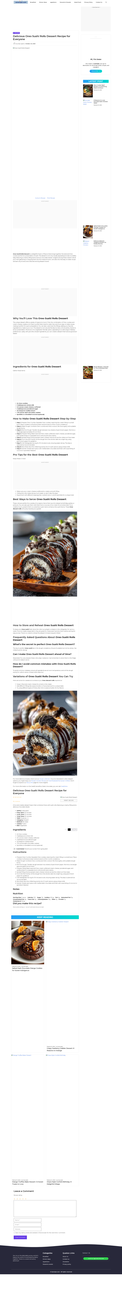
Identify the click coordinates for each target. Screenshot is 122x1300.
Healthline (64, 786)
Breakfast (33, 2)
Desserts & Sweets (65, 2)
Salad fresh (77, 2)
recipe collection (45, 779)
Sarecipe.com (55, 1271)
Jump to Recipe (40, 198)
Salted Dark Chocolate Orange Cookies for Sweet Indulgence (100, 227)
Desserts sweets (48, 1264)
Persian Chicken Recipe (38, 781)
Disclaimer (66, 1261)
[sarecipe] (21, 2)
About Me (30, 782)
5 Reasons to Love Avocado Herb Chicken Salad (101, 101)
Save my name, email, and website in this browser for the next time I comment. (40, 1232)
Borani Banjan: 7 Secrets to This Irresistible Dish (101, 367)
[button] (106, 2)
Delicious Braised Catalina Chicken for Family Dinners (100, 242)
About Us (65, 1256)
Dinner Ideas (43, 2)
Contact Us (99, 2)
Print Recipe (51, 198)
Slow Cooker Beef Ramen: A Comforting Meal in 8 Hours (100, 86)
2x (72, 829)
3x (75, 829)
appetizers (53, 2)
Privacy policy (67, 1264)
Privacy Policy (88, 2)
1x (69, 829)
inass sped (21, 43)
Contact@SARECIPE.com (96, 1258)
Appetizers (46, 1261)
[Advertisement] (45, 18)
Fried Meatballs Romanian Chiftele (59, 781)
